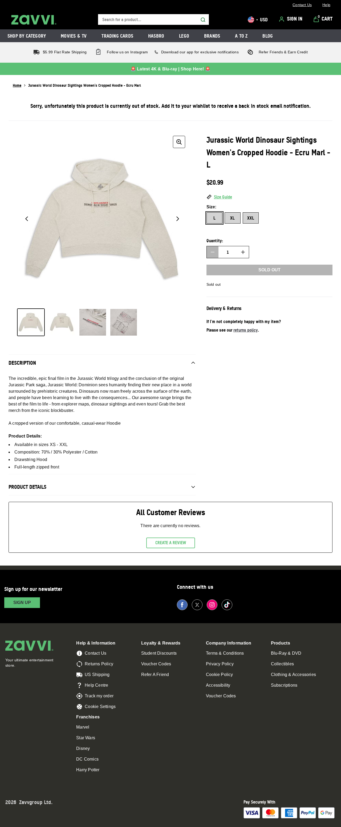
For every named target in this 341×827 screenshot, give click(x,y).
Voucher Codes (156, 664)
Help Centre (96, 685)
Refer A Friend (155, 674)
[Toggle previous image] (26, 218)
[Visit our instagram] (212, 604)
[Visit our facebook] (182, 604)
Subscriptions (284, 685)
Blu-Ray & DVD (286, 653)
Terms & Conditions (225, 653)
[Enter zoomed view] (179, 142)
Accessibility (218, 685)
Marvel (82, 727)
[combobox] (153, 19)
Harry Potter (87, 770)
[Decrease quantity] (212, 252)
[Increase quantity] (243, 252)
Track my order (99, 696)
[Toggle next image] (177, 218)
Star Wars (85, 737)
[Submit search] (203, 19)
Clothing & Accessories (293, 674)
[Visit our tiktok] (227, 604)
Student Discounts (159, 653)
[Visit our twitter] (197, 604)
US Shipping (97, 674)
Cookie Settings (100, 706)
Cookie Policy (219, 674)
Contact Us (95, 653)
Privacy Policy (220, 664)
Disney (83, 748)
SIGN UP (22, 602)
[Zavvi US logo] (34, 20)
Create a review (170, 542)
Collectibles (282, 664)
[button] (269, 197)
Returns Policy (99, 664)
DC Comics (87, 759)
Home (17, 85)
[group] (102, 219)
